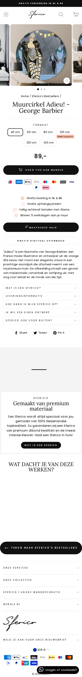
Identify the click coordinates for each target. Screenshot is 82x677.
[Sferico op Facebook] (68, 14)
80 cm (48, 132)
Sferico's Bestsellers (45, 96)
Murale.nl (12, 604)
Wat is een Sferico (40, 445)
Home (25, 96)
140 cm (49, 142)
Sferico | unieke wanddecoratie (32, 592)
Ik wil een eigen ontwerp (28, 312)
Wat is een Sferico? (23, 288)
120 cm (31, 142)
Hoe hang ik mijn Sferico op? (32, 304)
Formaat (41, 125)
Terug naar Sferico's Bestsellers (44, 547)
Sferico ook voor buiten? (29, 320)
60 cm (31, 132)
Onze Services (15, 567)
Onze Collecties (17, 580)
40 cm (15, 132)
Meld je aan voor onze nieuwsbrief (35, 639)
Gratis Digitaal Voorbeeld (41, 240)
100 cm (65, 132)
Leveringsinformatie (24, 296)
